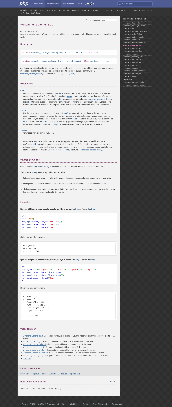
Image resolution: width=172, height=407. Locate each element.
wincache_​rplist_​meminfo (134, 37)
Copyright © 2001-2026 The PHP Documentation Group (44, 404)
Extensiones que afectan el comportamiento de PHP (70, 10)
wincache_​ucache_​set (132, 74)
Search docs (127, 4)
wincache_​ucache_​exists (133, 60)
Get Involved (68, 4)
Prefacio (23, 10)
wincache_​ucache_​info (132, 68)
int (81, 52)
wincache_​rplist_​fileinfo (133, 34)
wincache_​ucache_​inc (132, 65)
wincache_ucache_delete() (31, 74)
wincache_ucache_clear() (64, 74)
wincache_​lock (129, 29)
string (55, 52)
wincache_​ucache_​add (132, 46)
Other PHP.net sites (101, 404)
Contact (86, 404)
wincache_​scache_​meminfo (134, 43)
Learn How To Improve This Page (33, 374)
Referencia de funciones (38, 10)
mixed (68, 52)
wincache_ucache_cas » (143, 10)
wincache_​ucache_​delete (133, 57)
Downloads (38, 4)
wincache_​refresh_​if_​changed (135, 31)
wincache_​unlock (130, 77)
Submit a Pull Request (58, 374)
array (54, 61)
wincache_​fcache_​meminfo (134, 26)
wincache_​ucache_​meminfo (134, 71)
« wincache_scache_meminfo (117, 10)
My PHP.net (75, 404)
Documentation (52, 4)
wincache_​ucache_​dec (132, 54)
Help (80, 4)
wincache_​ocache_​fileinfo (134, 82)
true (68, 167)
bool (96, 52)
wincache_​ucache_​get (132, 62)
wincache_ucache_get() (33, 341)
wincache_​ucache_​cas (132, 48)
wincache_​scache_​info (132, 40)
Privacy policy (118, 404)
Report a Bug (74, 374)
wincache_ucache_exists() (34, 350)
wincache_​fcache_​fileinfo (133, 23)
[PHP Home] (24, 4)
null (57, 119)
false (69, 96)
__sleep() (54, 124)
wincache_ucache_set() (97, 99)
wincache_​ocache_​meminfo (134, 85)
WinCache (96, 10)
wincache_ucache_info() (33, 355)
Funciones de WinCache (32, 13)
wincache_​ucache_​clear (133, 51)
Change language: (93, 20)
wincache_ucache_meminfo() (35, 353)
